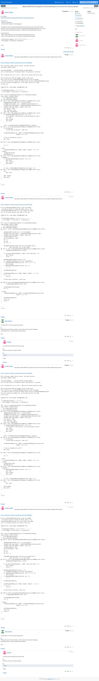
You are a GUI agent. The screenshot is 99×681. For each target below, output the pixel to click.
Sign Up (76, 2)
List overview (78, 15)
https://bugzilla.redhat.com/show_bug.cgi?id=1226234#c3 (16, 62)
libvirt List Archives (6, 2)
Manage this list (60, 2)
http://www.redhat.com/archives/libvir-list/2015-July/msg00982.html (17, 17)
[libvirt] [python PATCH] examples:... (9, 7)
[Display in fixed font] (71, 48)
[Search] (97, 2)
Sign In (69, 2)
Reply (3, 49)
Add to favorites (80, 25)
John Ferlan (8, 321)
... (1, 327)
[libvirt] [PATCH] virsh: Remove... (90, 7)
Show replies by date (68, 51)
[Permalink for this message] (72, 48)
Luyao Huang (9, 12)
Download (79, 18)
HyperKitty (49, 679)
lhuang (9, 342)
